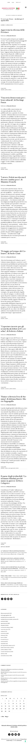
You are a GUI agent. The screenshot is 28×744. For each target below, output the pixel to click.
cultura (6, 169)
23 (9, 708)
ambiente (3, 621)
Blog (13, 2)
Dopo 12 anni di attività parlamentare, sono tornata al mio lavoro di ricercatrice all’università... (14, 552)
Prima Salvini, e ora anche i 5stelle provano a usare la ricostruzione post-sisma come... (14, 584)
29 (5, 711)
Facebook (9, 735)
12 (20, 703)
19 (20, 706)
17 (13, 706)
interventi (3, 635)
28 (1, 711)
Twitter (12, 735)
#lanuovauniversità (5, 613)
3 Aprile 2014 (3, 88)
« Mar (2, 716)
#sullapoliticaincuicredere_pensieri (9, 619)
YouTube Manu (15, 735)
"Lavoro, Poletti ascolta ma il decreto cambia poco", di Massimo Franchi (13, 179)
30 (9, 711)
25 (16, 708)
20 (24, 706)
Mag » (7, 716)
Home (8, 2)
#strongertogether (5, 615)
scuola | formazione (5, 651)
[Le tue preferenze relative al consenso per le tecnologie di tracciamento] (25, 741)
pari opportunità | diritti (14, 468)
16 (9, 706)
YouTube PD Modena (19, 735)
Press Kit (18, 2)
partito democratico (5, 647)
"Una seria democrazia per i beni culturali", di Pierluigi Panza (13, 100)
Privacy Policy (23, 739)
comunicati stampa (5, 627)
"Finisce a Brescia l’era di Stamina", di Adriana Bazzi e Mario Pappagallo (13, 399)
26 (20, 708)
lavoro (6, 243)
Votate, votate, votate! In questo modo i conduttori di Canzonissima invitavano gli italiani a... (14, 577)
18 (16, 706)
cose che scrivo (4, 629)
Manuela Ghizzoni (11, 35)
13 (23, 703)
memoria (3, 641)
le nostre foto (4, 639)
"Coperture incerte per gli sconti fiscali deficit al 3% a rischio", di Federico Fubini (13, 328)
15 (5, 706)
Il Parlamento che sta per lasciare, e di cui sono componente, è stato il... (14, 568)
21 (1, 708)
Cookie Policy (9, 740)
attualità (2, 89)
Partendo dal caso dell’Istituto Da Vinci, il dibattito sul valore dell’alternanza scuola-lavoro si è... (13, 560)
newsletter (3, 643)
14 (1, 706)
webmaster (19, 740)
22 (5, 708)
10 (13, 703)
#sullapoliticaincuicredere (6, 617)
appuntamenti (4, 623)
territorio (3, 653)
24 (13, 708)
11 (16, 703)
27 (23, 708)
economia (7, 388)
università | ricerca (5, 655)
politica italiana (8, 89)
